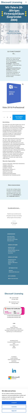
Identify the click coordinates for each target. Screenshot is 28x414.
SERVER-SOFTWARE (12, 244)
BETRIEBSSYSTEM (13, 267)
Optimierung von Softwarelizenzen (14, 331)
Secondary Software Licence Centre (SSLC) (14, 330)
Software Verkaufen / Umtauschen (14, 328)
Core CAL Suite (11, 248)
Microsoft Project (11, 237)
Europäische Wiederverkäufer (14, 342)
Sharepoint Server (12, 259)
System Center (11, 261)
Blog (14, 346)
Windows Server (11, 247)
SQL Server (10, 253)
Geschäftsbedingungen (14, 362)
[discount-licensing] (11, 2)
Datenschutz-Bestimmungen (14, 359)
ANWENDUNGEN (11, 233)
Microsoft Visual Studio (12, 239)
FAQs (14, 343)
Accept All (14, 402)
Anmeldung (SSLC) (14, 340)
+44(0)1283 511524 (7, 157)
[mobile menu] (26, 2)
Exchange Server (11, 251)
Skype (9, 263)
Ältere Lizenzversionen (13, 278)
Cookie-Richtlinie (14, 358)
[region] (14, 401)
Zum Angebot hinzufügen (19, 117)
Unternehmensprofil (14, 344)
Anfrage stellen (14, 299)
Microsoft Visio (10, 240)
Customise (14, 406)
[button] (22, 84)
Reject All (14, 410)
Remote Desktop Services (13, 250)
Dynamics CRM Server (13, 262)
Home (14, 325)
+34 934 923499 (14, 155)
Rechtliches (14, 360)
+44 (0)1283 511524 (14, 302)
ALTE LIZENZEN (12, 275)
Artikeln (14, 347)
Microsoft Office (10, 236)
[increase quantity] (10, 117)
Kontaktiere (14, 356)
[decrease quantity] (4, 117)
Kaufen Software (14, 327)
